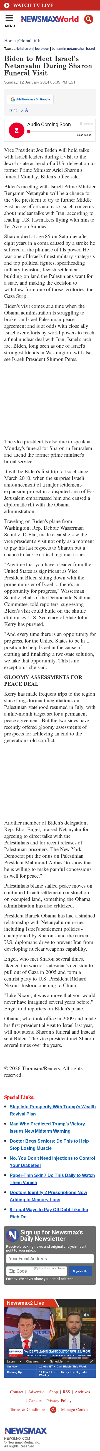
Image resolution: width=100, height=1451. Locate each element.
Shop (53, 1391)
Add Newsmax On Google (33, 99)
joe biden (42, 49)
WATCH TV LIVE (33, 5)
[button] (88, 19)
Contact (16, 1391)
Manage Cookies (75, 1409)
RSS (66, 1391)
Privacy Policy (59, 1400)
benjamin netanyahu (68, 49)
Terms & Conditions (28, 1409)
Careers (35, 1400)
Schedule (56, 1361)
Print (13, 110)
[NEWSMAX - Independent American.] (50, 18)
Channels (32, 1361)
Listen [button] (11, 1361)
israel (90, 49)
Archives (82, 1391)
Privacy (11, 1279)
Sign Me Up (80, 1271)
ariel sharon (23, 49)
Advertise (36, 1391)
